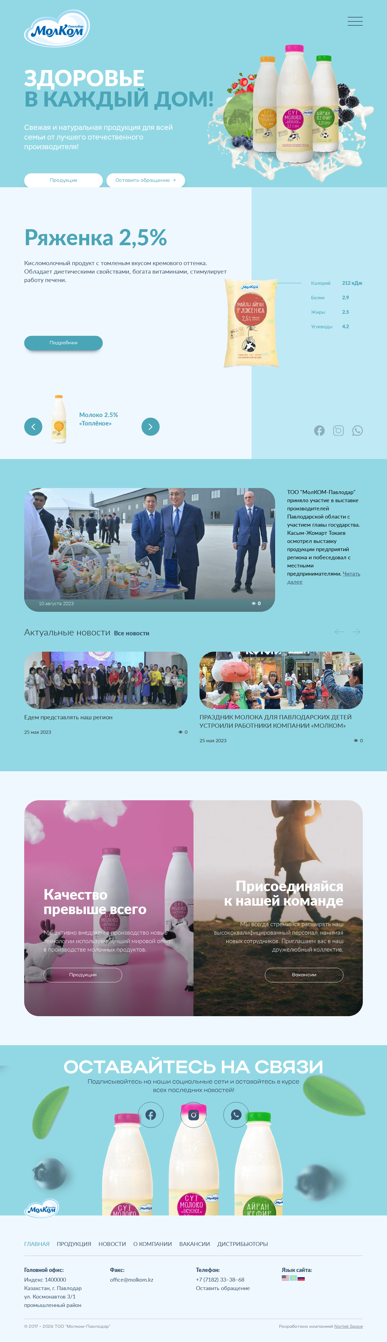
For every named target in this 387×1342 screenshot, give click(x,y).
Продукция (63, 180)
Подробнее (64, 343)
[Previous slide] (33, 427)
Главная (37, 1244)
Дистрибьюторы (242, 1244)
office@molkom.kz (131, 1279)
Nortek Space (348, 1326)
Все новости (131, 633)
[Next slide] (150, 427)
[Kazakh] (294, 1277)
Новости (112, 1244)
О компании (152, 1244)
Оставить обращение (145, 180)
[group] (105, 694)
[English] (286, 1277)
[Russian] (301, 1277)
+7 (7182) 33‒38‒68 (220, 1279)
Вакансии (304, 975)
